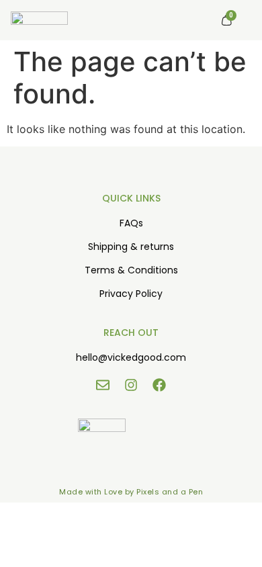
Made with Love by (97, 491)
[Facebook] (159, 385)
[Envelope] (103, 385)
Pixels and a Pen (169, 491)
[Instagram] (131, 385)
